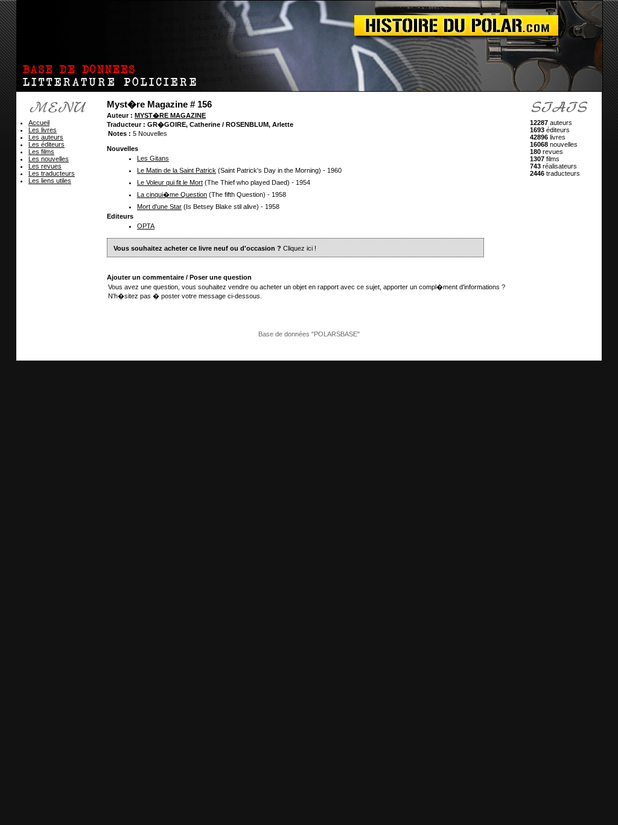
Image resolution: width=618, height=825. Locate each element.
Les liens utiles (49, 180)
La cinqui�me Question (172, 194)
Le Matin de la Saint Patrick (176, 170)
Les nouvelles (48, 158)
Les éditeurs (46, 144)
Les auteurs (45, 137)
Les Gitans (153, 158)
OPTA (145, 226)
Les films (41, 151)
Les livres (42, 129)
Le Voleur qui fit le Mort (170, 182)
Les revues (45, 166)
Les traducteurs (51, 173)
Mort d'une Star (159, 206)
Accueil (38, 122)
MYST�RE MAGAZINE (170, 115)
